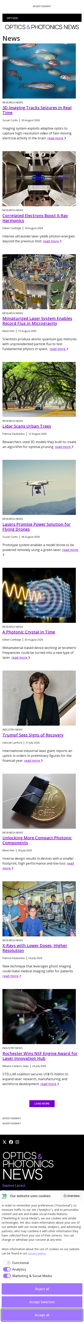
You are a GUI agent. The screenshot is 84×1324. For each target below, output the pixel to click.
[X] (4, 1142)
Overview (73, 1196)
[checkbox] (15, 1262)
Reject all (42, 1289)
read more (55, 138)
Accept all (42, 1315)
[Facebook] (11, 1142)
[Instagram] (17, 1142)
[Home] (27, 1167)
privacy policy (37, 1253)
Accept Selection (42, 1302)
